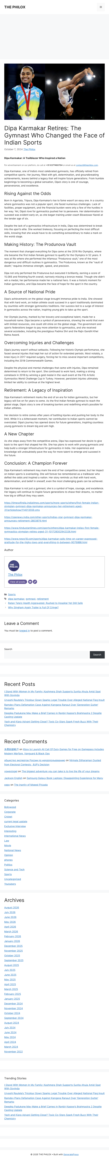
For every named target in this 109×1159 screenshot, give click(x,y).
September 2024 (14, 1018)
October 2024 (12, 1013)
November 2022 (13, 1051)
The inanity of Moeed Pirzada (31, 784)
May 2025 (10, 979)
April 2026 (10, 926)
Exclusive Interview (15, 826)
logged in (24, 630)
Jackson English (13, 778)
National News (12, 850)
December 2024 (13, 1003)
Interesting (10, 831)
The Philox (29, 149)
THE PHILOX (14, 7)
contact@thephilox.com (87, 165)
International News (15, 835)
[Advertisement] (54, 35)
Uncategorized (12, 879)
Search (8, 649)
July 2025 (9, 970)
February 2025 (12, 994)
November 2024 (13, 1008)
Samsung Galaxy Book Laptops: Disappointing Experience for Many (65, 778)
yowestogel (10, 771)
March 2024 (11, 1046)
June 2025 (10, 974)
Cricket (8, 816)
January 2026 (12, 941)
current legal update (15, 821)
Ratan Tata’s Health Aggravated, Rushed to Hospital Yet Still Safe (45, 603)
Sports (12, 594)
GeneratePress (71, 1154)
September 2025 (13, 960)
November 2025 (13, 950)
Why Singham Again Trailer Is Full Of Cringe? (33, 607)
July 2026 (9, 912)
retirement (43, 598)
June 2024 (10, 1032)
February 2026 (12, 936)
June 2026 (10, 917)
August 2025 (11, 965)
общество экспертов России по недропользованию (34, 760)
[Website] (35, 582)
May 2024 (10, 1037)
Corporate (10, 811)
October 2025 (12, 955)
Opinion (8, 855)
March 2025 (11, 989)
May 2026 (10, 922)
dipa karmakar (16, 598)
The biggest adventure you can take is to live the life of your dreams (60, 771)
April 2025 (10, 984)
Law (6, 840)
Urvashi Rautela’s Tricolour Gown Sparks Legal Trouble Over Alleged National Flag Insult (54, 700)
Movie (7, 845)
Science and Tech (14, 869)
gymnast (30, 598)
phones (8, 860)
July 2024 (9, 1027)
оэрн (7, 784)
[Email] (30, 582)
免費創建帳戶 (11, 749)
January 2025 (12, 998)
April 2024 (10, 1042)
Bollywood (10, 807)
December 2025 (13, 946)
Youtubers (10, 884)
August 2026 (11, 907)
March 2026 (11, 931)
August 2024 (11, 1022)
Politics (8, 864)
